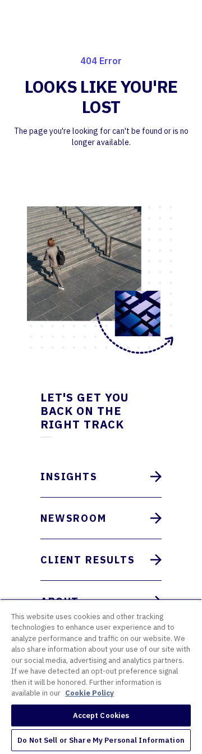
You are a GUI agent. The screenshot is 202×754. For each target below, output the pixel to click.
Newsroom (73, 518)
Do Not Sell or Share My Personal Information (101, 740)
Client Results (87, 559)
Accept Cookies (101, 715)
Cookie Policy (89, 693)
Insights (69, 476)
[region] (101, 676)
